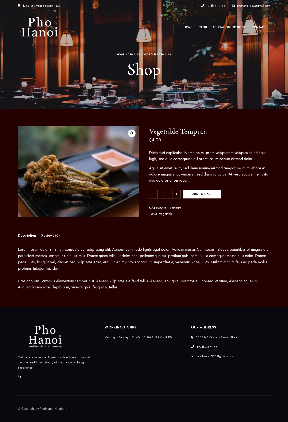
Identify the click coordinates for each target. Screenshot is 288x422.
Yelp (19, 376)
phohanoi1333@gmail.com (253, 6)
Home (121, 54)
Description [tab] (27, 235)
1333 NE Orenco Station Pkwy (41, 6)
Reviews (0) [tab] (50, 235)
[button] (132, 133)
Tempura (134, 54)
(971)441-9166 (215, 6)
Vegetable (166, 214)
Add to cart (202, 194)
